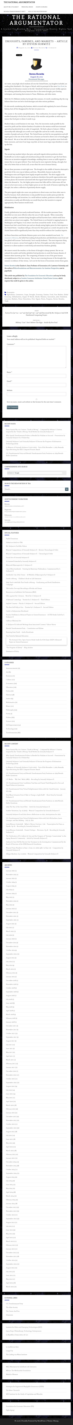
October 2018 (10, 988)
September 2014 (11, 1173)
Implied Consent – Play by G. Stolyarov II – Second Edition (25, 603)
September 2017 (11, 1037)
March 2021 (10, 931)
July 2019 (9, 961)
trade (6, 301)
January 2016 (10, 1113)
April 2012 (9, 1283)
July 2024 (9, 890)
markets (14, 299)
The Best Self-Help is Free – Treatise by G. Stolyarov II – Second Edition (30, 607)
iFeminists (9, 1315)
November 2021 (11, 916)
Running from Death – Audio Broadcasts (19, 632)
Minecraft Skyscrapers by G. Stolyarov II (19, 565)
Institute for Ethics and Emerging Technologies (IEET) (24, 1327)
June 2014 (9, 1184)
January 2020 (10, 939)
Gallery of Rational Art (13, 621)
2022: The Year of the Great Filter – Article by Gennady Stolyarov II (28, 807)
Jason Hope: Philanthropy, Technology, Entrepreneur (23, 1331)
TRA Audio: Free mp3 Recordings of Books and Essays (24, 588)
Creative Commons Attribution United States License (39, 278)
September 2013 (11, 1219)
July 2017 (9, 1045)
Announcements (11, 668)
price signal (36, 299)
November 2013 (11, 1211)
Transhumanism (11, 733)
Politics (8, 717)
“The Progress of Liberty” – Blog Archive (19, 647)
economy (39, 295)
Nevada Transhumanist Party (14, 11)
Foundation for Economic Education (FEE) (20, 1406)
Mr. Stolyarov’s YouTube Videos (16, 546)
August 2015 (10, 1132)
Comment (11, 344)
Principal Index (27, 7)
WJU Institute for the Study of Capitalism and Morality (24, 1394)
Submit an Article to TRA (14, 542)
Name (9, 372)
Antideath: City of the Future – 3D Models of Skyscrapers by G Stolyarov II (30, 575)
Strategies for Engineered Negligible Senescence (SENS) (25, 1386)
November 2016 (11, 1075)
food (51, 295)
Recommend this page (36, 79)
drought (32, 295)
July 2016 (9, 1090)
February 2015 (10, 1154)
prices (43, 299)
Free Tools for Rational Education (17, 636)
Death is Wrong (41, 7)
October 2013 (10, 1215)
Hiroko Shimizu (40, 297)
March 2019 (10, 969)
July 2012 (9, 1272)
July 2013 (9, 1226)
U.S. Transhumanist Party (14, 1304)
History (8, 695)
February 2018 (10, 1018)
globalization (16, 297)
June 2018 (9, 1003)
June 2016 (9, 1094)
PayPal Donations (12, 539)
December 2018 (11, 980)
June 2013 (9, 1230)
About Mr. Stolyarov (11, 7)
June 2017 (9, 1048)
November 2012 (11, 1256)
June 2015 (9, 1139)
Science (8, 721)
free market (58, 295)
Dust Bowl (60, 86)
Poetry (8, 714)
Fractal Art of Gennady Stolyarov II (17, 557)
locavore (8, 299)
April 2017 (9, 1056)
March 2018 (10, 1014)
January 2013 (10, 1249)
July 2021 (9, 927)
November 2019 (11, 946)
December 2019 (11, 943)
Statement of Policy (12, 651)
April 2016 (9, 1101)
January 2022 (10, 909)
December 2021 (11, 912)
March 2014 (10, 1196)
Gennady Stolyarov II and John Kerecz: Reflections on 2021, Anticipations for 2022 (33, 814)
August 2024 (10, 886)
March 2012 (10, 1287)
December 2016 (11, 1071)
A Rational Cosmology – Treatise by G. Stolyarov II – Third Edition (28, 600)
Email (9, 381)
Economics (10, 292)
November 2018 (11, 984)
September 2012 (11, 1264)
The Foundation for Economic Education (39, 276)
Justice (8, 698)
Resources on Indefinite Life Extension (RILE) (21, 592)
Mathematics (10, 702)
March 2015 (10, 1151)
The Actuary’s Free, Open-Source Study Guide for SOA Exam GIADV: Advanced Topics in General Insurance (35, 641)
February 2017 (10, 1064)
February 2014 (10, 1200)
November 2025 (11, 874)
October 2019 (10, 950)
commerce (19, 295)
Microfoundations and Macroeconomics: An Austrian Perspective (36, 268)
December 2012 (11, 1253)
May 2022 (9, 905)
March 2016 (10, 1105)
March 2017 (10, 1060)
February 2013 (10, 1245)
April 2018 (9, 1011)
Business (9, 676)
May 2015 (9, 1143)
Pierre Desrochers (24, 299)
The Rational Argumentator (19, 2)
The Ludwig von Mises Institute (16, 1354)
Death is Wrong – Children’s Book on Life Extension (23, 579)
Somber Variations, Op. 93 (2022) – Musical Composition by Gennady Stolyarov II (33, 811)
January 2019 (10, 977)
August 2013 (10, 1222)
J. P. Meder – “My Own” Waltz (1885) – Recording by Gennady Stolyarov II (30, 779)
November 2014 (11, 1166)
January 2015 (10, 1158)
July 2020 (9, 935)
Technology (10, 729)
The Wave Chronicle (13, 1390)
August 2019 (10, 958)
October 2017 (10, 1033)
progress (49, 299)
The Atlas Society (12, 1307)
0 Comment (52, 48)
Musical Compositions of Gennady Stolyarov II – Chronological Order (29, 554)
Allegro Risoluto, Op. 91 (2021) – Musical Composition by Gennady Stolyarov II (32, 854)
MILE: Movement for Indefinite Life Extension (21, 1367)
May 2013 (9, 1234)
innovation (51, 297)
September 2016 (11, 1082)
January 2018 (10, 1022)
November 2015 (11, 1120)
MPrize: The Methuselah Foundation (18, 1370)
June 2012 (9, 1275)
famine (46, 295)
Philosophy (10, 710)
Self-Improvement (12, 725)
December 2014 (11, 1162)
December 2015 (11, 1116)
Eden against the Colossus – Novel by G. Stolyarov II (23, 596)
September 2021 (11, 920)
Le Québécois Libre (12, 1347)
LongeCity (9, 1351)
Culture (8, 680)
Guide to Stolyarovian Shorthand (17, 611)
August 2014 (10, 1177)
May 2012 (9, 1279)
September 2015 (11, 1128)
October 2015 (10, 1124)
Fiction (8, 691)
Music (8, 706)
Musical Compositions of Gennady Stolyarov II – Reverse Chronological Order (32, 550)
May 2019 (9, 965)
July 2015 (9, 1135)
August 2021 (10, 924)
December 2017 (11, 1026)
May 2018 (9, 1007)
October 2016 (10, 1079)
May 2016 (9, 1098)
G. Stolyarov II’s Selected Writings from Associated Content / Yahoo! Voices (31, 624)
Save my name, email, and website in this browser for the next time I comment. (34, 402)
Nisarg (55, 1421)
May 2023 (9, 897)
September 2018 (11, 992)
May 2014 (9, 1188)
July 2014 (9, 1181)
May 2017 (9, 1052)
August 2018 (10, 995)
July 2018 (9, 999)
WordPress (41, 1421)
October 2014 (10, 1169)
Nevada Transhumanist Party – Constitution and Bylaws (24, 628)
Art (7, 672)
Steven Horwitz (39, 48)
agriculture (11, 295)
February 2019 (10, 973)
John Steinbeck (61, 297)
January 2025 (10, 878)
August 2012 (10, 1268)
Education (9, 687)
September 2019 (11, 954)
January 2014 (10, 1203)
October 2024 (10, 882)
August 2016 (10, 1086)
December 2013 (11, 1207)
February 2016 (10, 1109)
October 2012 (10, 1260)
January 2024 (10, 893)
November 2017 (11, 1030)
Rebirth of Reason (12, 1374)
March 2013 (10, 1241)
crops (26, 295)
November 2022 (11, 901)
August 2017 (10, 1041)
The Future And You (13, 1311)
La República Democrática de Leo (17, 1335)
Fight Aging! (10, 1410)
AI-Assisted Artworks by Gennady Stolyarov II (21, 561)
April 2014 (9, 1192)
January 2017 (10, 1067)
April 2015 (9, 1147)
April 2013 (9, 1237)
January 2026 (10, 871)
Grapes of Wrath (28, 297)
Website (9, 390)
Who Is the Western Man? (37, 11)
